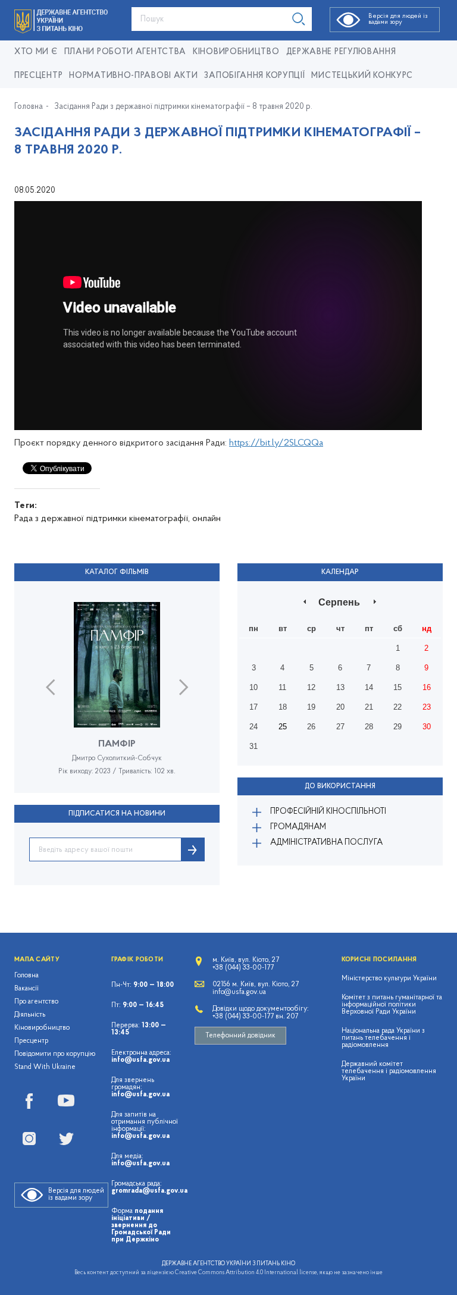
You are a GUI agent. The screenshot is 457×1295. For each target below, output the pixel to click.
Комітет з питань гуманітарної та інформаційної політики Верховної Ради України (392, 1004)
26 (311, 726)
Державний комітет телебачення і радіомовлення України (389, 1071)
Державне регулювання (341, 52)
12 (311, 687)
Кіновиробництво (42, 1027)
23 (426, 707)
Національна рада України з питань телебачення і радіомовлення (383, 1038)
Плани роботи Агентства (125, 52)
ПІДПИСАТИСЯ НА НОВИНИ (116, 813)
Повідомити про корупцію (55, 1054)
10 (253, 687)
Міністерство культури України (389, 978)
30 (426, 726)
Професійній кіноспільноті (328, 811)
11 (282, 687)
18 (282, 707)
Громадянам (298, 827)
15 (397, 687)
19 (311, 707)
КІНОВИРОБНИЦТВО (236, 52)
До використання (340, 786)
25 (282, 726)
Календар (340, 572)
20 (340, 707)
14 (369, 687)
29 (397, 726)
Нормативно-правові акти (133, 75)
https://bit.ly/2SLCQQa (276, 443)
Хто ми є (36, 52)
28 (369, 726)
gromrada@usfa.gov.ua (149, 1190)
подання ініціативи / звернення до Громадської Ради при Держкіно (141, 1225)
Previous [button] (50, 687)
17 (253, 707)
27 (340, 726)
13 (340, 687)
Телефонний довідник (240, 1035)
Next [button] (183, 687)
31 (253, 746)
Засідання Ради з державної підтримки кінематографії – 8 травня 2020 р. (183, 107)
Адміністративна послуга (326, 842)
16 (426, 687)
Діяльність (29, 1014)
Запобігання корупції (254, 75)
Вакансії (26, 988)
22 (397, 707)
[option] (117, 697)
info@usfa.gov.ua (140, 1060)
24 (253, 726)
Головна (28, 107)
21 (369, 707)
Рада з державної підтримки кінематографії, (102, 518)
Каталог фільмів (117, 572)
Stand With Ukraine (45, 1067)
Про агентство (36, 1001)
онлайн (206, 518)
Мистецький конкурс (362, 75)
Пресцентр (38, 75)
